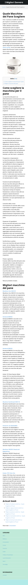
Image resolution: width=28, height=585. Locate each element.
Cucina (4, 545)
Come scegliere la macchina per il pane (13, 81)
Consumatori (12, 525)
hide (15, 78)
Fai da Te (5, 548)
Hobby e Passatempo (8, 554)
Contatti (5, 575)
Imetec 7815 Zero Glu (9, 473)
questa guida (6, 47)
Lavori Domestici (7, 558)
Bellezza (5, 538)
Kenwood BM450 (7, 317)
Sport (4, 561)
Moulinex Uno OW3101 (9, 291)
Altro (4, 535)
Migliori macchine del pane (10, 83)
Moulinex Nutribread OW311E (11, 402)
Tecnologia (5, 564)
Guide (4, 551)
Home (3, 7)
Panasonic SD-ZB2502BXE (10, 425)
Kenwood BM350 (7, 348)
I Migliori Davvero (14, 2)
